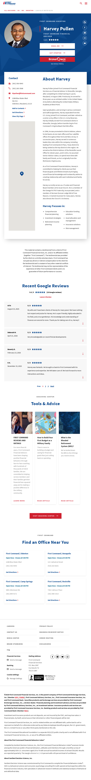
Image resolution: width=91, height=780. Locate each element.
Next (52, 386)
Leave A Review (45, 297)
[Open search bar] (81, 3)
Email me (55, 46)
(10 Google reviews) (54, 292)
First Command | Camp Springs (19, 581)
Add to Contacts (18, 108)
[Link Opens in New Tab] (85, 22)
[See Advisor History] (57, 59)
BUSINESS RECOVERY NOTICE (52, 632)
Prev (39, 386)
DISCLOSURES (45, 644)
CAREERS (11, 626)
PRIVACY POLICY (46, 626)
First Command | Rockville (59, 581)
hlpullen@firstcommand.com (23, 93)
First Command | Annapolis (59, 553)
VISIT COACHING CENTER (43, 516)
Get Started (55, 53)
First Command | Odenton (17, 553)
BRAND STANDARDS (15, 644)
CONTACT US (12, 632)
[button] (22, 174)
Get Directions (17, 112)
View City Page (17, 116)
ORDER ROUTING (46, 638)
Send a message (16, 660)
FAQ (8, 650)
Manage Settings (16, 678)
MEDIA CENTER (13, 638)
